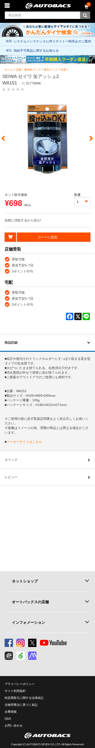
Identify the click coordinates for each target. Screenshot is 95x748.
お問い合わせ (14, 725)
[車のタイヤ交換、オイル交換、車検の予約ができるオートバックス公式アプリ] (9, 656)
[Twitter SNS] (32, 643)
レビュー (11, 477)
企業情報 (11, 711)
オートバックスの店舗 (30, 602)
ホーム (9, 69)
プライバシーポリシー (20, 684)
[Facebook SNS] (9, 643)
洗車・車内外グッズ (28, 69)
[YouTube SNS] (53, 643)
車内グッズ (51, 69)
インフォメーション (28, 622)
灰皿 (63, 69)
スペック (11, 460)
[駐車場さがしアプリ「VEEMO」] (20, 656)
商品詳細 (11, 342)
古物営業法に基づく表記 (21, 704)
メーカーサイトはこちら (24, 442)
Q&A (8, 718)
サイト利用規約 (15, 691)
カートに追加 (47, 237)
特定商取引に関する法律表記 (24, 698)
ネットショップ (25, 581)
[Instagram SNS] (20, 643)
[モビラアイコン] (32, 656)
